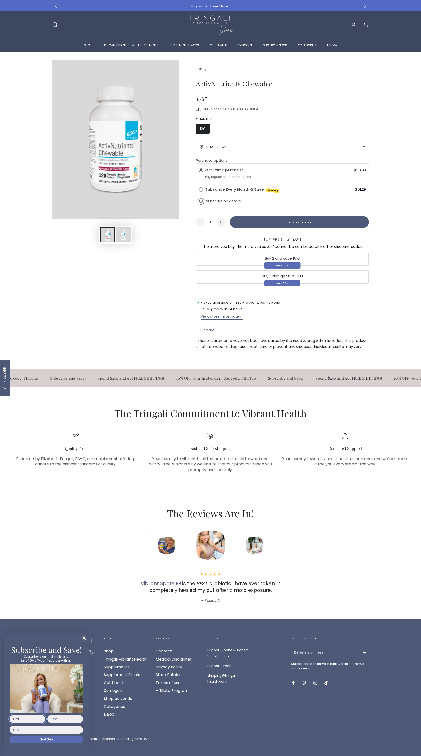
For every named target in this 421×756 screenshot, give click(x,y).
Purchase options (212, 160)
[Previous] (134, 545)
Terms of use (168, 683)
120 (203, 128)
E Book (110, 714)
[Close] (84, 638)
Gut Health (114, 683)
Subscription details (223, 201)
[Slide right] (365, 6)
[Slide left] (56, 6)
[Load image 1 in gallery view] (107, 234)
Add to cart (299, 222)
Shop (109, 651)
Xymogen (113, 690)
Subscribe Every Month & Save (241, 189)
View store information (222, 316)
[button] (5, 378)
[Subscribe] (366, 652)
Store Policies (168, 675)
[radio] (201, 170)
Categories (114, 706)
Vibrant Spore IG (161, 583)
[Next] (287, 545)
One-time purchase (224, 170)
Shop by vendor (119, 698)
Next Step (46, 739)
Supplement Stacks (122, 675)
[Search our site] (54, 24)
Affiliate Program (172, 690)
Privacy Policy (169, 667)
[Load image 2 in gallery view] (123, 234)
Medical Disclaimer (174, 659)
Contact (164, 651)
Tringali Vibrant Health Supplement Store (94, 739)
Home (200, 69)
